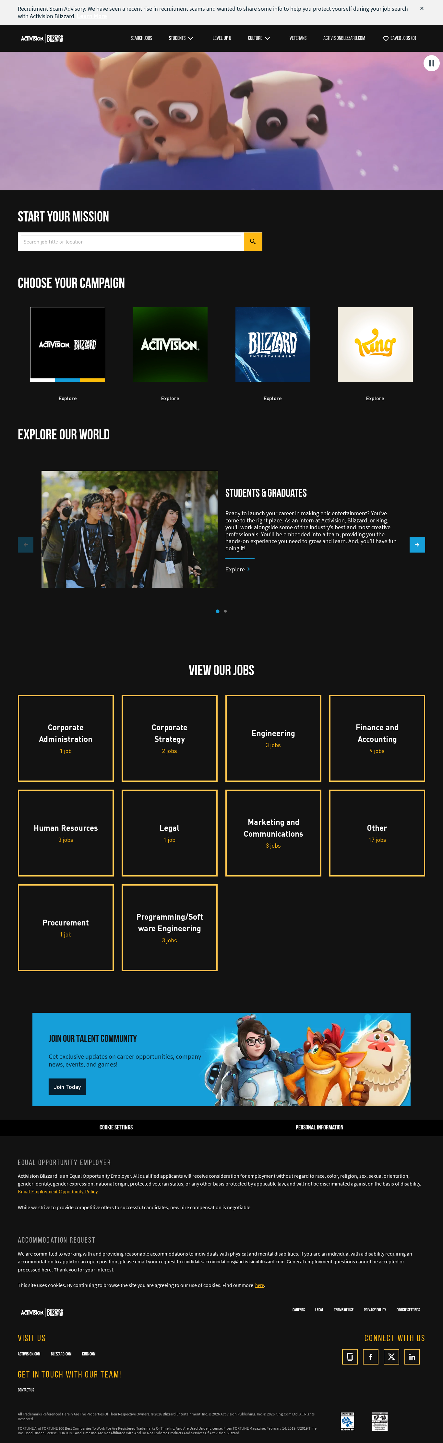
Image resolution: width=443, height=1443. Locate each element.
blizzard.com (61, 1354)
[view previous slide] (25, 545)
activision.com (29, 1354)
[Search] (253, 242)
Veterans (298, 38)
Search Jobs (141, 38)
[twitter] (391, 1357)
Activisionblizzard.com (344, 38)
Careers (299, 1310)
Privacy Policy (375, 1310)
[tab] (217, 611)
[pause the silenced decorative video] (432, 63)
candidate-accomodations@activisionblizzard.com (233, 1261)
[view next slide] (417, 545)
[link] (67, 1086)
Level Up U (222, 38)
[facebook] (370, 1357)
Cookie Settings (408, 1310)
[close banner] (422, 8)
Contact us (26, 1390)
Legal (319, 1310)
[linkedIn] (412, 1357)
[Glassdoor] (350, 1357)
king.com (89, 1354)
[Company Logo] (42, 38)
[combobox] (131, 241)
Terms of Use (343, 1310)
